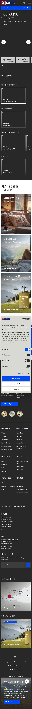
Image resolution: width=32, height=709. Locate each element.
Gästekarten (4, 483)
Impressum (9, 662)
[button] (16, 657)
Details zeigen (22, 373)
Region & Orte (6, 456)
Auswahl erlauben (16, 384)
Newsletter (19, 486)
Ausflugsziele (5, 440)
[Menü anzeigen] (29, 3)
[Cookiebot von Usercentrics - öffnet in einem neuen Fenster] (22, 319)
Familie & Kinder (6, 446)
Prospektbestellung (22, 493)
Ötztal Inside (6, 478)
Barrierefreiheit (12, 666)
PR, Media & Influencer (16, 670)
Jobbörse (21, 666)
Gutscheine (19, 443)
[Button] (28, 565)
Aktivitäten (5, 428)
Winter (3, 433)
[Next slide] (28, 42)
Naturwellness (5, 443)
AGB (25, 662)
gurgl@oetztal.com (6, 546)
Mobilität (4, 464)
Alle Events (19, 470)
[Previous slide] (3, 42)
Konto (3, 489)
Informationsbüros (21, 489)
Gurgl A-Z (4, 471)
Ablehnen (16, 389)
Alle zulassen (16, 378)
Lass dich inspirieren (7, 449)
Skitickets (19, 436)
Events (19, 456)
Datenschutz (18, 662)
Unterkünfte (19, 433)
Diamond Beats (20, 466)
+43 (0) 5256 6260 (6, 517)
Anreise (3, 461)
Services (19, 478)
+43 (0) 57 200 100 (6, 524)
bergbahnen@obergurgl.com (9, 539)
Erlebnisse (19, 440)
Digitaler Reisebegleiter (8, 486)
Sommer (3, 436)
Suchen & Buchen (22, 428)
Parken (3, 468)
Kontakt (18, 483)
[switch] (27, 355)
